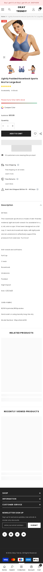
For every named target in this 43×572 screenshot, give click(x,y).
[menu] (2, 9)
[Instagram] (11, 534)
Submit (34, 525)
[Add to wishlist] (35, 134)
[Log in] (33, 9)
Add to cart (16, 133)
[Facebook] (4, 534)
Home (3, 16)
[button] (6, 86)
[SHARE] (40, 134)
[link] (21, 395)
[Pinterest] (17, 534)
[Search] (9, 9)
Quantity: (5, 120)
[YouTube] (23, 534)
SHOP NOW (35, 3)
